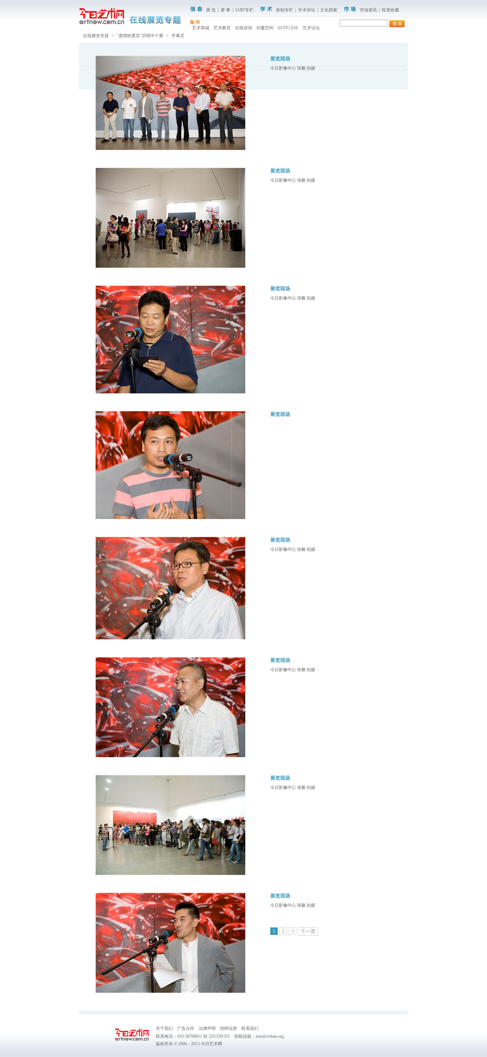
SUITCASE (288, 27)
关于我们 (164, 1028)
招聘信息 (228, 1028)
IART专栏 (244, 9)
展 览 (211, 9)
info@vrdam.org (270, 1036)
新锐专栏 (284, 9)
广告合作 (185, 1028)
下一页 (308, 931)
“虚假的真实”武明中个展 (140, 35)
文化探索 (328, 9)
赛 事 (225, 9)
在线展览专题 (96, 35)
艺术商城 (200, 27)
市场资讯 (368, 9)
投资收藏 (390, 9)
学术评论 (306, 9)
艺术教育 (222, 27)
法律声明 (207, 1028)
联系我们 (249, 1028)
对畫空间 (264, 27)
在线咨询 (243, 27)
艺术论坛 (311, 27)
